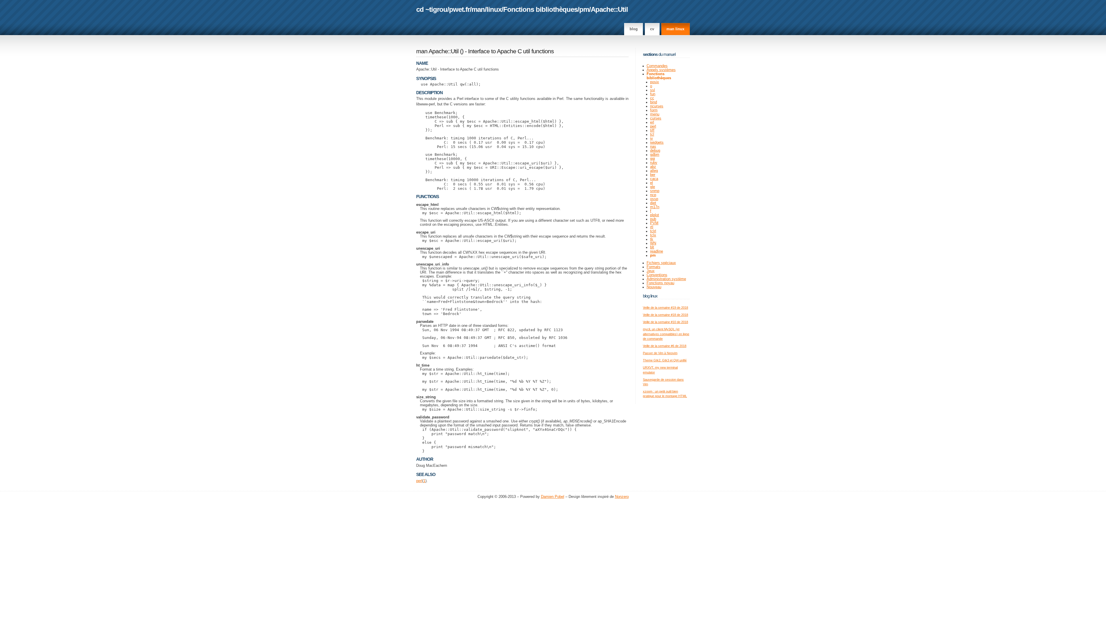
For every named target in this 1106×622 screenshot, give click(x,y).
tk (651, 239)
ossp (654, 199)
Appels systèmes (661, 70)
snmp (654, 191)
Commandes (657, 66)
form (654, 110)
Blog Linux (650, 295)
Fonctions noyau (660, 283)
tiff (652, 130)
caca (654, 179)
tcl (652, 134)
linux (493, 9)
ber (652, 175)
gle (652, 187)
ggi (652, 159)
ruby (653, 163)
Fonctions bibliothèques (540, 9)
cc (652, 98)
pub (653, 219)
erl (652, 122)
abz (653, 167)
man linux (675, 29)
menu (654, 114)
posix (654, 82)
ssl (652, 90)
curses (655, 118)
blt (652, 247)
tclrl (653, 231)
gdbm (654, 155)
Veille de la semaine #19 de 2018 (665, 307)
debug (655, 151)
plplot (654, 215)
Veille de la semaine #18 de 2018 (665, 314)
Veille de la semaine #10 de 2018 (665, 322)
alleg (654, 171)
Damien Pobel (552, 497)
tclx (653, 235)
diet (653, 203)
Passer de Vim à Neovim (660, 353)
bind (653, 102)
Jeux (651, 271)
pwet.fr (459, 9)
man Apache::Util (437, 51)
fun (652, 94)
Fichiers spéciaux (661, 263)
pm (584, 9)
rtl (651, 227)
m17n (654, 207)
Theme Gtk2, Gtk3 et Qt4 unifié (665, 360)
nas (653, 147)
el (651, 183)
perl (419, 481)
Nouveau (654, 287)
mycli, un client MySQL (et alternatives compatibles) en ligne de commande (666, 333)
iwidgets (657, 143)
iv (651, 138)
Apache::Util (609, 9)
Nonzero (622, 497)
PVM (654, 223)
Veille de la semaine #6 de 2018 (664, 346)
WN (653, 243)
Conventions (657, 275)
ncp (653, 195)
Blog (634, 29)
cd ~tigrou (431, 9)
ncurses (656, 106)
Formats (653, 267)
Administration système (666, 279)
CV (652, 29)
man (478, 9)
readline (656, 251)
